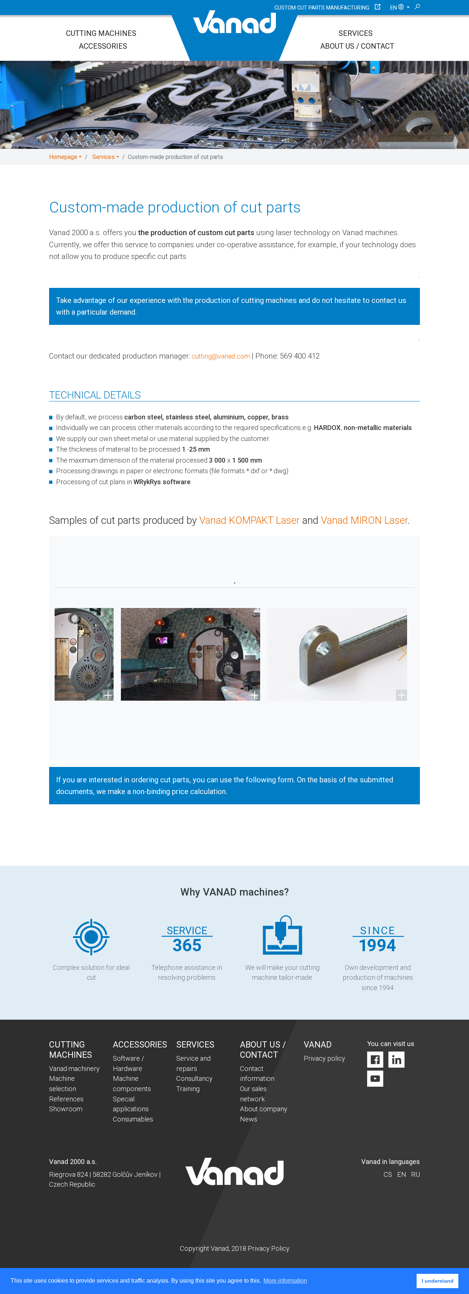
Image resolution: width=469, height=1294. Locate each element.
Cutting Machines (101, 33)
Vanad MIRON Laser (364, 520)
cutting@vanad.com (222, 356)
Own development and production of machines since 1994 (378, 977)
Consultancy (194, 1078)
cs (388, 1174)
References (66, 1099)
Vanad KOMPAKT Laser (250, 520)
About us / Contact (357, 46)
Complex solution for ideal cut (91, 973)
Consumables (133, 1119)
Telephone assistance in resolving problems (186, 973)
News (248, 1119)
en (394, 7)
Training (188, 1089)
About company (263, 1109)
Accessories (103, 46)
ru (415, 1174)
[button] (64, 654)
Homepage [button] (63, 156)
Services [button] (103, 156)
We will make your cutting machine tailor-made (282, 973)
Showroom (65, 1109)
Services (356, 33)
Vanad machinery (74, 1068)
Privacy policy (324, 1058)
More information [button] (285, 1281)
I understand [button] (438, 1281)
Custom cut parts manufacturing (321, 7)
